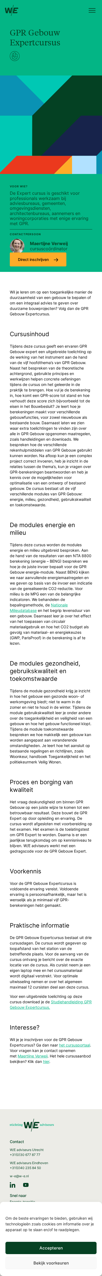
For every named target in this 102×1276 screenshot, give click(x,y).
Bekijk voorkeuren (51, 1263)
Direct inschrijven (34, 259)
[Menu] (92, 11)
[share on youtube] (26, 1184)
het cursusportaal (74, 1045)
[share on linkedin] (12, 1184)
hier (46, 1061)
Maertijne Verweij (33, 1056)
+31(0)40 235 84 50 (25, 1168)
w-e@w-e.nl (19, 1176)
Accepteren (51, 1248)
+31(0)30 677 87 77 (25, 1155)
